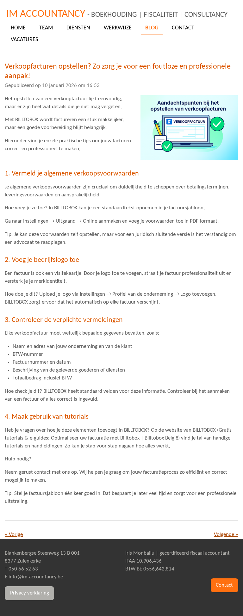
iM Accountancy (116, 14)
